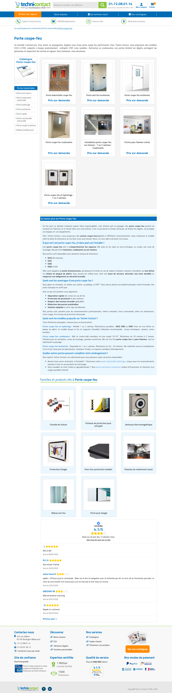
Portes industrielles (50, 28)
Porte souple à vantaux (26, 125)
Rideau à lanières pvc (25, 130)
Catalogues (94, 637)
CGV (55, 641)
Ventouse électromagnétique (138, 424)
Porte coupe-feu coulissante (56, 336)
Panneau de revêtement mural (139, 469)
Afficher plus (49, 618)
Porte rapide (22, 113)
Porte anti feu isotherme (98, 95)
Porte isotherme (23, 109)
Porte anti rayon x (24, 93)
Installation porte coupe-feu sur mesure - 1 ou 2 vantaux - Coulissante (98, 145)
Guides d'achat (95, 641)
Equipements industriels (31, 28)
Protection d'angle (58, 469)
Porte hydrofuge (23, 104)
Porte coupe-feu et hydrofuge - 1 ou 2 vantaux (59, 196)
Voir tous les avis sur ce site (98, 539)
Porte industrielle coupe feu (59, 95)
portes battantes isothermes (108, 367)
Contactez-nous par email (28, 651)
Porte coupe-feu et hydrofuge (57, 326)
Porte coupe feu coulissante (59, 142)
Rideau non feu (58, 513)
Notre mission (59, 637)
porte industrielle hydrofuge (113, 361)
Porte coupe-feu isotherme (55, 346)
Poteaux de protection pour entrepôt (98, 425)
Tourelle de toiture (58, 424)
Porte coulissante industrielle (24, 99)
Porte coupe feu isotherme (137, 95)
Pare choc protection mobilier (98, 469)
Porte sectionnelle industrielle (24, 119)
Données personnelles (63, 649)
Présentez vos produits (100, 645)
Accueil (17, 28)
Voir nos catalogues (137, 649)
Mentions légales (60, 645)
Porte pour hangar (98, 513)
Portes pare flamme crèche (137, 142)
